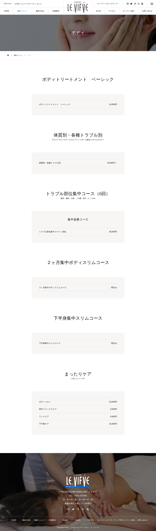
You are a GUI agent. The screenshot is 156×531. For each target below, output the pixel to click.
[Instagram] (127, 3)
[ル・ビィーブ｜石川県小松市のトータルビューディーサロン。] (78, 7)
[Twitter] (131, 3)
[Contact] (138, 3)
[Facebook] (135, 3)
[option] (31, 4)
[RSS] (142, 3)
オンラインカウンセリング (107, 3)
